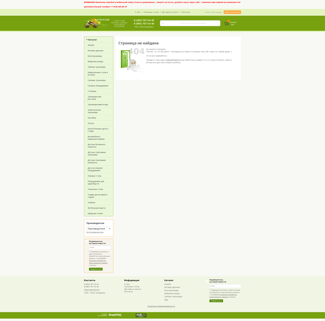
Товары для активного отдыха (97, 195)
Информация (131, 280)
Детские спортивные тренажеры (97, 153)
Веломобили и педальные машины (96, 137)
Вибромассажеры (95, 61)
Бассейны (92, 118)
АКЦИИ (91, 45)
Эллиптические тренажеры (94, 111)
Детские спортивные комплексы (97, 161)
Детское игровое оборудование (95, 169)
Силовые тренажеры (97, 80)
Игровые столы (94, 176)
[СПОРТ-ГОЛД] (96, 23)
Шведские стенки (95, 213)
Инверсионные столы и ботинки (98, 73)
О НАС (137, 12)
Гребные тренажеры (96, 67)
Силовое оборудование (98, 85)
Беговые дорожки (95, 50)
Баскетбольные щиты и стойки (98, 129)
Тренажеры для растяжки (94, 97)
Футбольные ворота (96, 208)
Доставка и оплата (170, 12)
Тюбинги (91, 202)
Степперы (92, 91)
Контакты (186, 12)
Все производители (94, 232)
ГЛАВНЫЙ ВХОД (173, 60)
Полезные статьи (151, 12)
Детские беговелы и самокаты (96, 145)
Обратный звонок (232, 12)
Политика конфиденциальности (161, 306)
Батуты (91, 123)
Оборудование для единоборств (96, 182)
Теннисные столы (95, 189)
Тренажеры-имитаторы (98, 104)
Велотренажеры (95, 56)
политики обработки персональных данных (98, 261)
